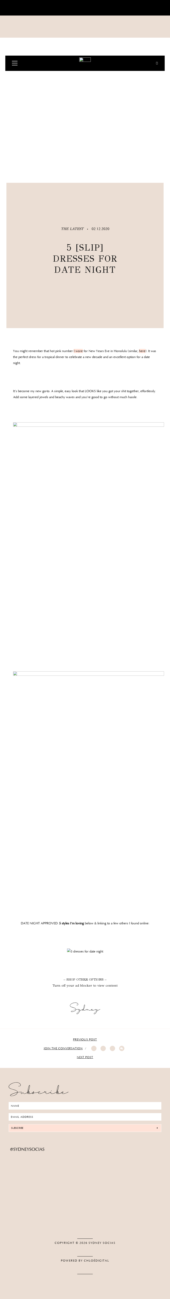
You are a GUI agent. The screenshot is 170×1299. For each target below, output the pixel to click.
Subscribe (17, 1128)
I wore (78, 351)
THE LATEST (73, 229)
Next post (85, 1057)
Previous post (85, 1039)
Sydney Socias (102, 1243)
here (142, 351)
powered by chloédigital (85, 1260)
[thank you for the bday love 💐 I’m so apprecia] (33, 1156)
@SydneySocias (27, 1149)
